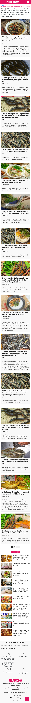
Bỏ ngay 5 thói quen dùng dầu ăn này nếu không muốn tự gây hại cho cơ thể (21, 581)
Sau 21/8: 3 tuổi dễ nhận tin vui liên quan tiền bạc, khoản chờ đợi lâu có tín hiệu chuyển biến (21, 633)
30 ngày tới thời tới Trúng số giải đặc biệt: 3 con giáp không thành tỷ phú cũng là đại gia (21, 616)
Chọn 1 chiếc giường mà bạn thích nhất (21, 564)
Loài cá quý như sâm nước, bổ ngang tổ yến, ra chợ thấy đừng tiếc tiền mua (15, 212)
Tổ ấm (10, 642)
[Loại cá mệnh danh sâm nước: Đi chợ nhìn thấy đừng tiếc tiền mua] (15, 171)
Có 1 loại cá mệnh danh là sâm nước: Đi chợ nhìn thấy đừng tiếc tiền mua (15, 151)
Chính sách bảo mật (15, 695)
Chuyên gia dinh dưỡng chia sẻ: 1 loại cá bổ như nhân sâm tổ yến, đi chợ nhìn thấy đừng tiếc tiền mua (15, 280)
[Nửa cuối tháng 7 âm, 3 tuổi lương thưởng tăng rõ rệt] (6, 599)
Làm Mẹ (15, 642)
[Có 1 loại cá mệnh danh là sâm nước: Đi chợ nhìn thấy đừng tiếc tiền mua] (15, 140)
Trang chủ (3, 5)
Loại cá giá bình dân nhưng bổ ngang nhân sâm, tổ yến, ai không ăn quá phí (15, 460)
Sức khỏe (4, 645)
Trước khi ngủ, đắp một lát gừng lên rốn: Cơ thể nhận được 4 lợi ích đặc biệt (20, 590)
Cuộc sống (24, 645)
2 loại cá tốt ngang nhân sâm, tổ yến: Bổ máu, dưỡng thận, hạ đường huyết (15, 532)
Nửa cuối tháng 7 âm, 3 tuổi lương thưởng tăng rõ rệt (21, 597)
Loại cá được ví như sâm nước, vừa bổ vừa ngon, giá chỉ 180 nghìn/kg (15, 493)
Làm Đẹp (21, 642)
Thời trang (17, 645)
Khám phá (4, 648)
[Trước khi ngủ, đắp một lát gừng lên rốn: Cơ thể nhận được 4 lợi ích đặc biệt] (6, 590)
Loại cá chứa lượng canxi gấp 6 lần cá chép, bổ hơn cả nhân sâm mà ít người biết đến (15, 427)
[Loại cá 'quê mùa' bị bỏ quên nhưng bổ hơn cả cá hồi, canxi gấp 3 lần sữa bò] (15, 68)
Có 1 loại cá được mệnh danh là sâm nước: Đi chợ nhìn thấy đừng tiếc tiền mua (15, 247)
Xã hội (5, 642)
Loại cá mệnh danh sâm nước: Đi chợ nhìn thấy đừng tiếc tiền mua (15, 181)
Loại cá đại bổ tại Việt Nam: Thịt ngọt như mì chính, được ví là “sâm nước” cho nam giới (15, 314)
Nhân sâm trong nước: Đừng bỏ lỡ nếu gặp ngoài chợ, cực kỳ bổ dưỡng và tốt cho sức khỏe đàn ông (15, 115)
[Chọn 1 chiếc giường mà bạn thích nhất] (6, 566)
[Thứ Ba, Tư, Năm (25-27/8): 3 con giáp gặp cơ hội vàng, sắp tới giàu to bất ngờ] (6, 558)
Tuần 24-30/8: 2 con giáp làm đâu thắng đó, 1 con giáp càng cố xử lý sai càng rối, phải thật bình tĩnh (21, 607)
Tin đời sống (11, 648)
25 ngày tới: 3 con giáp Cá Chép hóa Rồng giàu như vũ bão (21, 623)
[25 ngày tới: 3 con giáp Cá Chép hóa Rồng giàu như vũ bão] (6, 624)
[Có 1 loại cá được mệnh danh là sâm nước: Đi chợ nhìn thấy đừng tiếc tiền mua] (15, 236)
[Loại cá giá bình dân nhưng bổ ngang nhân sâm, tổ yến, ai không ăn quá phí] (15, 450)
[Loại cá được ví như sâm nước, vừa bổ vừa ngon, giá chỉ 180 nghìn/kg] (15, 482)
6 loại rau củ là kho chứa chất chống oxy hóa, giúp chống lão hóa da (21, 573)
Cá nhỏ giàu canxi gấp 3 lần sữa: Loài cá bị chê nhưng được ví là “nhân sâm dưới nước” (15, 39)
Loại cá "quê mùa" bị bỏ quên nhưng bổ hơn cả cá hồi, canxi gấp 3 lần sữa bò (15, 79)
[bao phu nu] (13, 2)
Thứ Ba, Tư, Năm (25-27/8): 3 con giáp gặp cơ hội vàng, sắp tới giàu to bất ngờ (21, 557)
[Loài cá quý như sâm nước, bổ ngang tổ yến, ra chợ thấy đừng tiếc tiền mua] (15, 202)
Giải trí (10, 645)
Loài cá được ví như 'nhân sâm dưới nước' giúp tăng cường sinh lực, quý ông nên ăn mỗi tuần (15, 353)
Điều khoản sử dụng (15, 698)
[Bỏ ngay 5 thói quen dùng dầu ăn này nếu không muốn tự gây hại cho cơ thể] (6, 582)
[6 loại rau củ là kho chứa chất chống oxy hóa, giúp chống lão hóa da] (6, 574)
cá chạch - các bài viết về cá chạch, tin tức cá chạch (15, 6)
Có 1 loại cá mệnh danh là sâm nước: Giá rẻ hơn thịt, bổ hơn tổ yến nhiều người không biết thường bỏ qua (15, 393)
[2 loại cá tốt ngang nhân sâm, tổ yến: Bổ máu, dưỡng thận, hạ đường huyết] (15, 521)
